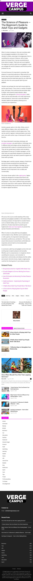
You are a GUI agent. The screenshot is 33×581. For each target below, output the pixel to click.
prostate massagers (7, 143)
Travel (4, 476)
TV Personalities (6, 479)
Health (4, 453)
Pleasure (22, 295)
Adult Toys (8, 295)
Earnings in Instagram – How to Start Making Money (14, 536)
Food (3, 446)
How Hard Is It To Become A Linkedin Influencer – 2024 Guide (16, 532)
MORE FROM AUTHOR (19, 328)
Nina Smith (5, 30)
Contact (14, 568)
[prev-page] (2, 355)
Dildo (13, 295)
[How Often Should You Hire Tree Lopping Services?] (16, 365)
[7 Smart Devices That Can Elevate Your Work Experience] (5, 389)
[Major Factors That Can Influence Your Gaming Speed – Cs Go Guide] (5, 396)
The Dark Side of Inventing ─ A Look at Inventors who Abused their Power (9, 303)
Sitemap (19, 568)
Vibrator (27, 295)
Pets (3, 465)
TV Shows (4, 481)
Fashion (4, 437)
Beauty (4, 426)
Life (3, 458)
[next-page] (5, 355)
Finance (4, 444)
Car (3, 433)
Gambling (4, 449)
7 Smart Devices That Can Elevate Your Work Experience (15, 524)
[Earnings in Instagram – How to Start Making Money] (5, 411)
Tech (3, 472)
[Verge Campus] (16, 6)
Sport (3, 470)
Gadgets (17, 295)
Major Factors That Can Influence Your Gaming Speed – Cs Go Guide (16, 528)
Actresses (4, 423)
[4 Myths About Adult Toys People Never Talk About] (5, 341)
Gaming (4, 451)
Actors (4, 421)
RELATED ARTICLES (7, 328)
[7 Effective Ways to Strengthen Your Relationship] (5, 349)
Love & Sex (8, 17)
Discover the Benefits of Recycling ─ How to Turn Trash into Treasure (25, 303)
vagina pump (22, 175)
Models (4, 463)
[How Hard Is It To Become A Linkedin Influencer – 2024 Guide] (5, 404)
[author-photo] (16, 318)
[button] (2, 13)
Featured (4, 439)
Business (4, 430)
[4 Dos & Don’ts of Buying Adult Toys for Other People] (5, 334)
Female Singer (6, 442)
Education (5, 435)
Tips (3, 474)
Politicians (5, 467)
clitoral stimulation (21, 94)
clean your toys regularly (15, 227)
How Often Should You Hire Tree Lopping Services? (13, 520)
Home (3, 17)
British (4, 428)
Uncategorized (6, 483)
